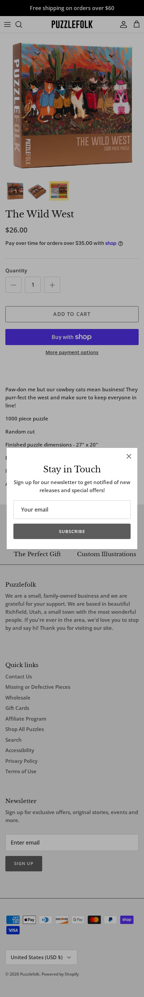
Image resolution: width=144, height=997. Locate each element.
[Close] (129, 456)
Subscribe (72, 531)
